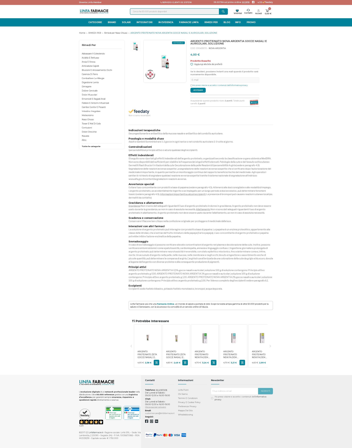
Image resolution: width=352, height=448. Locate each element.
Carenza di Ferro (90, 74)
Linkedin (156, 422)
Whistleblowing (185, 414)
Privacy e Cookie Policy (189, 402)
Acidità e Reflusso (90, 58)
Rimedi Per (89, 45)
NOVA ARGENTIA (217, 48)
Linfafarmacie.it (96, 432)
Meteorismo (88, 115)
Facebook (146, 422)
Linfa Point (183, 390)
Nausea (85, 136)
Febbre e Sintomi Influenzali (95, 103)
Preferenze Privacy (187, 406)
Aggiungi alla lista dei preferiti (208, 64)
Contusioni (87, 127)
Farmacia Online (165, 304)
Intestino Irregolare (91, 111)
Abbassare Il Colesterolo (93, 53)
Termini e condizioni (187, 398)
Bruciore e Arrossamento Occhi (97, 70)
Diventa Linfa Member (90, 2)
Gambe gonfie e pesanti (94, 107)
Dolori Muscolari (89, 95)
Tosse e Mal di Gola (91, 123)
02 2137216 (186, 2)
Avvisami (198, 90)
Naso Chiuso (88, 119)
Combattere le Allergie (93, 78)
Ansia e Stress (88, 62)
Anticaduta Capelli (90, 66)
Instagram (151, 422)
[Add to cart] (156, 362)
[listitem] (148, 346)
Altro (84, 140)
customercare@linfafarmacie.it (159, 413)
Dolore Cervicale (89, 90)
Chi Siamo (183, 394)
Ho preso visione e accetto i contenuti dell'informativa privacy (220, 85)
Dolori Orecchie (89, 132)
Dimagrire (86, 86)
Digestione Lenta (90, 82)
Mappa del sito (185, 410)
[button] (131, 346)
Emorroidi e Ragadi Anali (93, 99)
